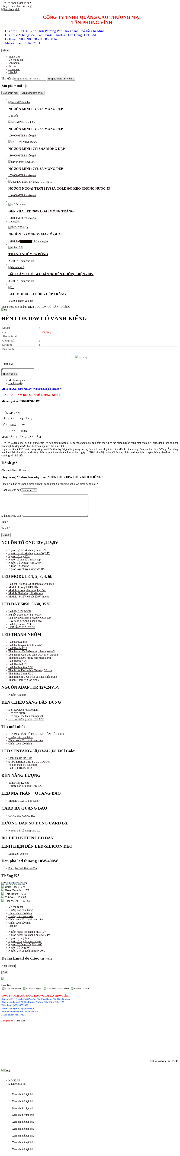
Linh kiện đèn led (18, 853)
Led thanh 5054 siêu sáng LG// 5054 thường (33, 654)
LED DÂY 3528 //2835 (21, 627)
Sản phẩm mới (10, 93)
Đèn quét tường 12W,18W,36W (26, 719)
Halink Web (19, 1020)
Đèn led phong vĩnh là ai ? (16, 2)
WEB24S (173, 1061)
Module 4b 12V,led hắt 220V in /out (28, 596)
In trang (82, 357)
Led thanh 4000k (17, 641)
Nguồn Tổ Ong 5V (19, 565)
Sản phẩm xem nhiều (32, 93)
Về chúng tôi (15, 59)
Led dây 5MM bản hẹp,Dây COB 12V (30, 617)
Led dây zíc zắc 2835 (20, 624)
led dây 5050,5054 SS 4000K (24, 614)
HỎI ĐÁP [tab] (14, 1080)
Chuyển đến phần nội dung (16, 6)
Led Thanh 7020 (17, 660)
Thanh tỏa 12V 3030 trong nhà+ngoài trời (31, 651)
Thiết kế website (157, 1061)
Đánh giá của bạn (11, 489)
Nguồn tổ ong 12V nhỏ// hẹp (24, 559)
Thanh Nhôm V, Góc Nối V (24, 679)
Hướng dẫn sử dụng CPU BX (25, 785)
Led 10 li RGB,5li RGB (21, 767)
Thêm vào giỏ (28, 135)
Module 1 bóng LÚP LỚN (23, 587)
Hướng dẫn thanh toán (20, 916)
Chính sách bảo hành (20, 743)
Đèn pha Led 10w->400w (22, 868)
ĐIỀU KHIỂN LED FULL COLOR (29, 761)
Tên (4, 521)
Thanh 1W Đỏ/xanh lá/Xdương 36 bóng (30, 670)
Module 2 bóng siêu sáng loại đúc (27, 590)
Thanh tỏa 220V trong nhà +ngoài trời (29, 657)
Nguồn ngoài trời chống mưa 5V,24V (29, 553)
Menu (5, 50)
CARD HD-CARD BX (21, 815)
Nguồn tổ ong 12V (19, 556)
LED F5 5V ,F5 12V (20, 758)
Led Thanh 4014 (17, 648)
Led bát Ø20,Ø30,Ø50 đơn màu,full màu (31, 583)
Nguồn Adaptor (17, 694)
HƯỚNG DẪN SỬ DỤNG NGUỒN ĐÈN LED (36, 734)
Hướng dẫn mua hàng (20, 737)
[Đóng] (6, 1070)
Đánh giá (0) (15, 383)
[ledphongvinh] (10, 9)
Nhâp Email (8, 965)
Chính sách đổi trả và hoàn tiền (25, 740)
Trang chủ (14, 56)
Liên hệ (12, 72)
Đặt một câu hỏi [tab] (17, 1083)
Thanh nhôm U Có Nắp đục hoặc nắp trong (32, 676)
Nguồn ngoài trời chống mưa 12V (27, 550)
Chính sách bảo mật (19, 922)
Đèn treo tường (16, 712)
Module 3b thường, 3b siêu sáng (26, 593)
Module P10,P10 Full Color (23, 800)
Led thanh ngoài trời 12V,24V (25, 645)
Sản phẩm (14, 62)
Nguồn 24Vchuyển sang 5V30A (26, 568)
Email (5, 528)
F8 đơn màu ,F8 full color (22, 764)
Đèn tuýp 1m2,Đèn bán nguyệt (25, 715)
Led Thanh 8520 (17, 664)
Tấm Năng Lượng (18, 782)
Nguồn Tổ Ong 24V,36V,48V (25, 562)
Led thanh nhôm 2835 (20, 667)
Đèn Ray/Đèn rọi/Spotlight (23, 709)
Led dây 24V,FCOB (19, 611)
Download (14, 69)
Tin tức (12, 66)
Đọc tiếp (13, 115)
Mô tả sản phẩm (17, 380)
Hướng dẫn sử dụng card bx (24, 830)
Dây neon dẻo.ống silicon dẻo (25, 620)
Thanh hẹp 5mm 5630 (20, 673)
